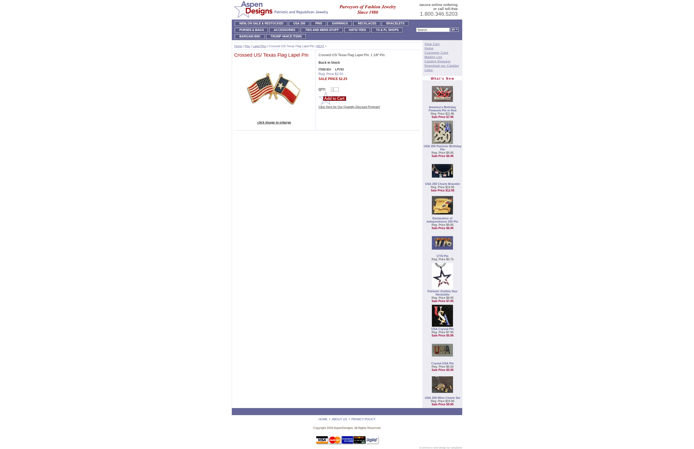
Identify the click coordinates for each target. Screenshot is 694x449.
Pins (247, 46)
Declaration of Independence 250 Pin (442, 220)
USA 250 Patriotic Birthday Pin (442, 148)
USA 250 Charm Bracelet (442, 183)
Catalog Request (438, 61)
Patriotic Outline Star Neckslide (442, 293)
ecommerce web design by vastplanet (440, 447)
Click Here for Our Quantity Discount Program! (349, 106)
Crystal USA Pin (442, 363)
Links (429, 70)
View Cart (432, 44)
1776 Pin (442, 256)
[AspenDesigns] (316, 18)
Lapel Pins (259, 46)
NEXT (320, 46)
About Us (339, 419)
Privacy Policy (363, 419)
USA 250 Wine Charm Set (442, 397)
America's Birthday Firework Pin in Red (443, 108)
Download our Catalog (442, 65)
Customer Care (436, 52)
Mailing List (433, 57)
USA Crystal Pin (442, 329)
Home (238, 46)
